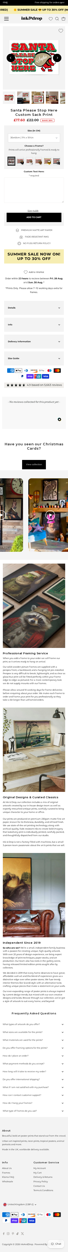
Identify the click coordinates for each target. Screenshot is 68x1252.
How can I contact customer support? (22, 1095)
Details (11, 307)
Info (10, 324)
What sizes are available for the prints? (22, 1032)
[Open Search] (57, 18)
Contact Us (39, 1186)
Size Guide (13, 358)
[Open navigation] (8, 18)
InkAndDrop (27, 1245)
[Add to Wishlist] (60, 30)
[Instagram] (8, 1234)
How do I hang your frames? (17, 1103)
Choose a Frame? (34, 146)
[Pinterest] (13, 1234)
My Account (39, 1168)
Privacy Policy (40, 1182)
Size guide (33, 211)
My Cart (37, 1173)
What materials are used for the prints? (23, 1040)
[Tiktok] (17, 1234)
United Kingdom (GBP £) (21, 1205)
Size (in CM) (34, 130)
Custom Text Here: (34, 171)
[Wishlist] (51, 19)
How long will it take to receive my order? (24, 1072)
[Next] (57, 58)
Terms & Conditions (43, 1191)
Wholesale (7, 1182)
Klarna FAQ (8, 1177)
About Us (7, 1168)
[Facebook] (3, 1234)
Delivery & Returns (42, 1177)
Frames (6, 1173)
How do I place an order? (16, 1056)
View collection (34, 465)
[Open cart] (63, 18)
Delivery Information (19, 341)
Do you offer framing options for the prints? (25, 1048)
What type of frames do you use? (20, 1111)
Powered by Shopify (45, 1245)
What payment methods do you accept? (23, 1064)
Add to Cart (33, 217)
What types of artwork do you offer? (21, 1025)
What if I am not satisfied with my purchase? (26, 1088)
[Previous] (11, 58)
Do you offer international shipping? (21, 1080)
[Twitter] (22, 1234)
